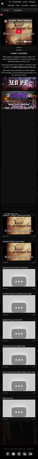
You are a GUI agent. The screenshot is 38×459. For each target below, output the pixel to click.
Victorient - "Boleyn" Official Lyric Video (16, 215)
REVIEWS (25, 5)
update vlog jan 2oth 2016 (12, 320)
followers (17, 10)
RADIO (31, 2)
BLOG (25, 2)
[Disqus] (19, 134)
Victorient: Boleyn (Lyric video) (13, 241)
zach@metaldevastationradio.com (24, 67)
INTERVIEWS (17, 2)
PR (10, 2)
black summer (8, 398)
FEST (18, 5)
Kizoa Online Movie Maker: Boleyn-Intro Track (19, 372)
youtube (6, 10)
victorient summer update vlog (14, 346)
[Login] (34, 2)
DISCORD (11, 5)
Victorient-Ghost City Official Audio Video (17, 293)
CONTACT (33, 5)
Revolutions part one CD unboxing (15, 267)
